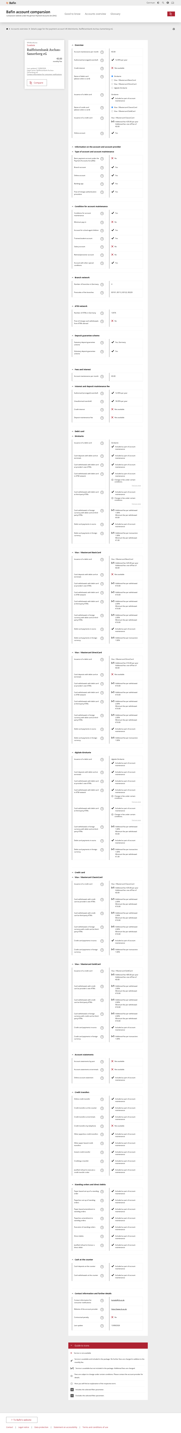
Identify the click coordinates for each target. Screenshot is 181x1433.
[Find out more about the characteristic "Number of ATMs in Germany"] (102, 313)
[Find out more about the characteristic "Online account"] (102, 133)
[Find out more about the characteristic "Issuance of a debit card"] (102, 95)
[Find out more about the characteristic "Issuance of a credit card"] (102, 118)
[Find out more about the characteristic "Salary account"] (102, 247)
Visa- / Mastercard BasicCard (125, 80)
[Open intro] (172, 3)
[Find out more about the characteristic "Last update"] (102, 1326)
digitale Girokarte (120, 88)
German (151, 2)
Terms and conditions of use (95, 1427)
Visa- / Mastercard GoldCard (124, 111)
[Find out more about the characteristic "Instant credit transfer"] (102, 1152)
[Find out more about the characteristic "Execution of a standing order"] (102, 1227)
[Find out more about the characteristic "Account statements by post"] (102, 1061)
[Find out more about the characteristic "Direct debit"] (102, 1236)
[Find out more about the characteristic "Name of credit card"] (102, 107)
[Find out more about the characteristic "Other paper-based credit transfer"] (102, 1143)
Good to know (72, 13)
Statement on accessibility (65, 1427)
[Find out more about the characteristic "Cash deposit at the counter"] (102, 1266)
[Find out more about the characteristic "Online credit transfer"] (102, 1099)
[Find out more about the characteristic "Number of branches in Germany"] (102, 284)
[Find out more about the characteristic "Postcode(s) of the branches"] (102, 292)
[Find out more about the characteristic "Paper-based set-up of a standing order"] (102, 1191)
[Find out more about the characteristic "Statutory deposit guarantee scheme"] (102, 342)
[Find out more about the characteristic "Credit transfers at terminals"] (102, 1117)
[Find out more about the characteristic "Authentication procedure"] (102, 192)
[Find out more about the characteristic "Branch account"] (102, 167)
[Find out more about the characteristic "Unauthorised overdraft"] (102, 401)
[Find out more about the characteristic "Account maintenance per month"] (102, 52)
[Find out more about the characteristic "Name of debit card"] (102, 76)
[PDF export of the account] (174, 29)
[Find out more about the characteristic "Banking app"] (102, 184)
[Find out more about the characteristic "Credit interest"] (102, 68)
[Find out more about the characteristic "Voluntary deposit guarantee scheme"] (102, 351)
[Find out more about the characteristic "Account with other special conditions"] (102, 263)
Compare (38, 82)
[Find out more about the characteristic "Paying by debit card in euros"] (102, 524)
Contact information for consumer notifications (44, 74)
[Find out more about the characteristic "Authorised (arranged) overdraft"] (102, 60)
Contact (9, 1427)
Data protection (41, 1427)
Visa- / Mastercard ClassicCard (125, 107)
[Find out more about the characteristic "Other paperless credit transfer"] (102, 1134)
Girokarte (117, 76)
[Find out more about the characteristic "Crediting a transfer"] (102, 1161)
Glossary (115, 13)
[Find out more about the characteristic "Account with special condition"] (102, 213)
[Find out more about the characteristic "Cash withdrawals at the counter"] (102, 1275)
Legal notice (23, 1427)
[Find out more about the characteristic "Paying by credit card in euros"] (102, 941)
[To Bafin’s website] (11, 3)
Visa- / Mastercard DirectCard (125, 84)
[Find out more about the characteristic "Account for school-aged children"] (102, 230)
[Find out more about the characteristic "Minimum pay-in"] (102, 222)
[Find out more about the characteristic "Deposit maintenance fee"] (102, 418)
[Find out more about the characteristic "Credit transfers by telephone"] (102, 1126)
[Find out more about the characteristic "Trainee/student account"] (102, 238)
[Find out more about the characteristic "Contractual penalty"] (102, 1317)
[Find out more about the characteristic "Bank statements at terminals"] (102, 1070)
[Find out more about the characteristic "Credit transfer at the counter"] (102, 1108)
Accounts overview (95, 13)
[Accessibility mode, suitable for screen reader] (167, 2)
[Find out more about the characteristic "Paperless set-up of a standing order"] (102, 1200)
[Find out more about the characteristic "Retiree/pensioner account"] (102, 255)
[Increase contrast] (158, 3)
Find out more (136, 485)
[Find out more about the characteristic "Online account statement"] (102, 1078)
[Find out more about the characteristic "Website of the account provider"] (102, 1309)
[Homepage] (7, 29)
